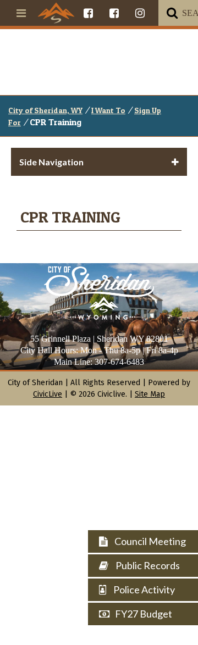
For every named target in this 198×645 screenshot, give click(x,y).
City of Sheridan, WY (45, 110)
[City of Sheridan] (56, 12)
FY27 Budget (143, 614)
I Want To (108, 110)
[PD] (114, 13)
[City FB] (88, 13)
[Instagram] (140, 13)
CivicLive (47, 394)
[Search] (172, 13)
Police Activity (143, 589)
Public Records (147, 565)
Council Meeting (149, 541)
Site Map (150, 394)
